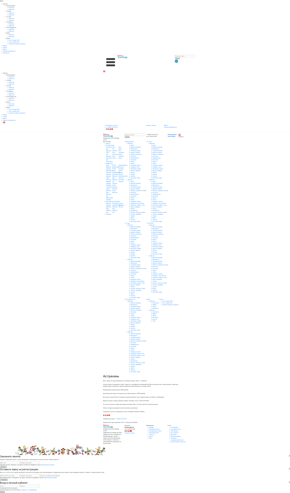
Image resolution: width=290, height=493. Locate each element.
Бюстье (154, 319)
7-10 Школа (149, 223)
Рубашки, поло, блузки (137, 203)
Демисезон (109, 163)
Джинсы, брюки (135, 152)
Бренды (151, 427)
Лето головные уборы (121, 152)
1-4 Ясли (149, 141)
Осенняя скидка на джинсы (17, 44)
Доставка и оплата (111, 125)
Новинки (108, 214)
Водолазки (134, 149)
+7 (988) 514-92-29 (112, 127)
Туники (133, 216)
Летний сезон (110, 145)
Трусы (154, 306)
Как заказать (174, 431)
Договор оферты (176, 436)
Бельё (148, 299)
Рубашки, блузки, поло (137, 353)
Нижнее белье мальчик (114, 190)
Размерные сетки (154, 429)
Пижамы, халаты (136, 165)
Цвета (151, 436)
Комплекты (155, 303)
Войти (5, 49)
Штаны (133, 172)
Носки (132, 163)
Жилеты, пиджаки (136, 154)
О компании (174, 427)
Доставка (173, 434)
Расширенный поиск (155, 431)
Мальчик (11, 7)
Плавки (133, 174)
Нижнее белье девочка (114, 185)
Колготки (133, 156)
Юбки (132, 217)
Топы (153, 321)
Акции (5, 47)
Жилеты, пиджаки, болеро (138, 190)
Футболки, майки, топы (138, 205)
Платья (120, 172)
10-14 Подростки (130, 299)
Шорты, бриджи (135, 170)
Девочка (11, 9)
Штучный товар (135, 178)
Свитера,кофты (123, 176)
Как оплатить (175, 432)
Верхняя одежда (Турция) (108, 183)
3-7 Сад (127, 223)
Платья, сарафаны (136, 214)
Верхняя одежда (136, 147)
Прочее (120, 174)
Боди (107, 165)
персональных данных (48, 465)
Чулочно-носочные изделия (121, 179)
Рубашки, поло (135, 167)
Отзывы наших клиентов (178, 441)
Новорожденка (129, 141)
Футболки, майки (136, 169)
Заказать (3, 467)
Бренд (5, 45)
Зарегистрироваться (9, 51)
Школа (108, 143)
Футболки (155, 308)
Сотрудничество (176, 429)
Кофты (132, 161)
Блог (150, 438)
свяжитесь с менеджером (29, 490)
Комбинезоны (116, 172)
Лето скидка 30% (14, 40)
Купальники (134, 210)
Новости (151, 434)
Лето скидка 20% (14, 42)
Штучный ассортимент (113, 201)
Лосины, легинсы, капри (138, 212)
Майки (154, 304)
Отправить (4, 479)
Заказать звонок (151, 125)
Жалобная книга (154, 432)
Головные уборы (136, 150)
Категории (6, 53)
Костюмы (115, 174)
